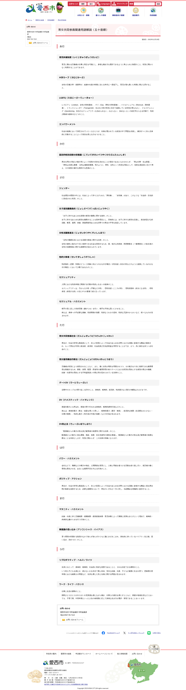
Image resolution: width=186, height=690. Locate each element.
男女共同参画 (62, 20)
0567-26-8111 (54, 673)
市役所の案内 (51, 654)
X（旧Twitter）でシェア (136, 633)
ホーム (30, 20)
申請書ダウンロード (83, 654)
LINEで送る (157, 633)
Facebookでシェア (113, 633)
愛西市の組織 (40, 20)
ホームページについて (104, 654)
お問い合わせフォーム (74, 620)
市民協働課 (50, 20)
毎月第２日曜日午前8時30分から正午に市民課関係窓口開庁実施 (66, 684)
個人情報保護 (122, 654)
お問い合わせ (137, 654)
